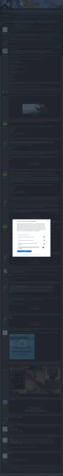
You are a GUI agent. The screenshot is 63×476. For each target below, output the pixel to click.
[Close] (48, 221)
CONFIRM (24, 251)
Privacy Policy (37, 254)
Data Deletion (26, 254)
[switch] (43, 237)
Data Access (31, 254)
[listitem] (31, 234)
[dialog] (31, 238)
